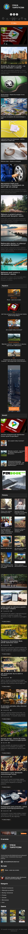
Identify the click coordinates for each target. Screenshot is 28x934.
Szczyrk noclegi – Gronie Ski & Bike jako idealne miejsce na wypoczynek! (13, 739)
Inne (14, 312)
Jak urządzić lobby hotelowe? (14, 330)
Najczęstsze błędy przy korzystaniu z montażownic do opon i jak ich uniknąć (12, 185)
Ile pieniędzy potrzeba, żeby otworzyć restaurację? (14, 707)
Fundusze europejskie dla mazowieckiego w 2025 (13, 117)
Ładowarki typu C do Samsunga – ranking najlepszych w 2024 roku (12, 139)
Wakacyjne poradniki (7, 890)
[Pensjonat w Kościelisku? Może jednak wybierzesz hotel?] (14, 913)
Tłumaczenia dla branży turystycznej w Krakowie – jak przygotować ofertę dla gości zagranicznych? (16, 463)
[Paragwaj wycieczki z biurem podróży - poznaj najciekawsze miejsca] (23, 919)
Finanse (4, 895)
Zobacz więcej (6, 621)
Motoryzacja (14, 297)
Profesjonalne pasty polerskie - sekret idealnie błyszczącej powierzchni (14, 807)
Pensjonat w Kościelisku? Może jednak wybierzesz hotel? (11, 642)
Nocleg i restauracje (14, 328)
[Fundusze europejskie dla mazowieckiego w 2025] (5, 913)
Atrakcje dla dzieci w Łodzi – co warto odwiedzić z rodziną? (13, 67)
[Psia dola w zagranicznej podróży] (5, 919)
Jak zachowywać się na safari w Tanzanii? (20, 549)
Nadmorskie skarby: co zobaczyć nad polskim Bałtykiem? (13, 244)
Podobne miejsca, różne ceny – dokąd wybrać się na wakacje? (7, 566)
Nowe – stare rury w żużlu (14, 300)
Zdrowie (4, 897)
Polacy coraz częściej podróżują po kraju (6, 511)
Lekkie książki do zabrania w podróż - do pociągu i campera (14, 608)
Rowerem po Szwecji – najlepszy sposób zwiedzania (20, 530)
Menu (14, 23)
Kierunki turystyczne (14, 342)
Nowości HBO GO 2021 (6, 548)
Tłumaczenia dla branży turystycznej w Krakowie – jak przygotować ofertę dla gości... (14, 360)
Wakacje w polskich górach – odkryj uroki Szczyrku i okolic (12, 215)
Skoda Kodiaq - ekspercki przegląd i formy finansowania (12, 95)
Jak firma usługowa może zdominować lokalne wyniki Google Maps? (14, 314)
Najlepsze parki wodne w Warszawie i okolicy (10, 273)
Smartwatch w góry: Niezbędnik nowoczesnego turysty (11, 773)
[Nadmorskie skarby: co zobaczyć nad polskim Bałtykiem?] (14, 919)
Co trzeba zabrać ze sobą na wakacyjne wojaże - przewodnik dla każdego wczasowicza (7, 531)
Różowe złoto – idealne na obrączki (11, 161)
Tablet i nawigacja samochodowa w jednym (21, 565)
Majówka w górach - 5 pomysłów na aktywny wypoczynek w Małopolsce (14, 344)
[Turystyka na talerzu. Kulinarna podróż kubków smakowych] (23, 913)
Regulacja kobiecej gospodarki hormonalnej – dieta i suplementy (21, 512)
